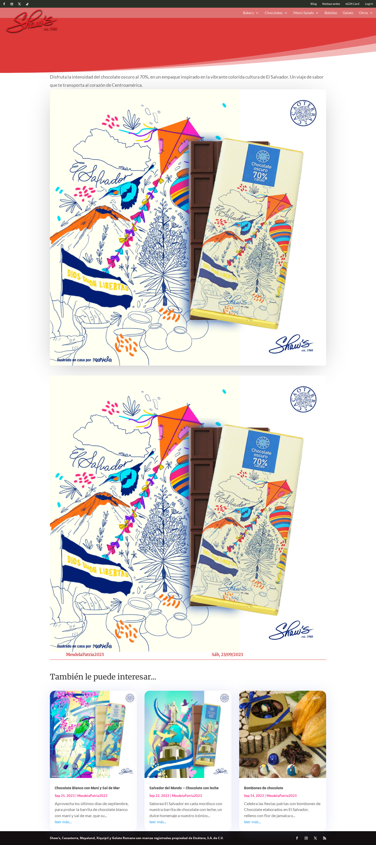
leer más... (63, 821)
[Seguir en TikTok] (27, 4)
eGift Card (352, 4)
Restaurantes (331, 4)
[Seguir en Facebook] (4, 4)
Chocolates (274, 13)
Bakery (248, 13)
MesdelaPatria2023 (85, 654)
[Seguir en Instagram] (11, 4)
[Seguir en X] (19, 4)
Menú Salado (303, 13)
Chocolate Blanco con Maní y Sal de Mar (87, 788)
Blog (314, 4)
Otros (363, 13)
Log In (369, 4)
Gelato (348, 13)
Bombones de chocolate (263, 788)
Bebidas (331, 13)
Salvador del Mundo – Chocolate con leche (184, 788)
